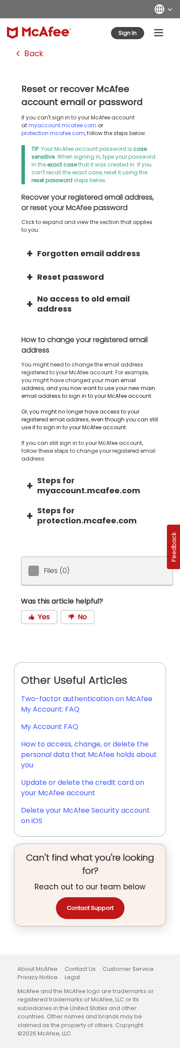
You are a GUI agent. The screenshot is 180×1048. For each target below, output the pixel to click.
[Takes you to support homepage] (39, 32)
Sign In (127, 33)
